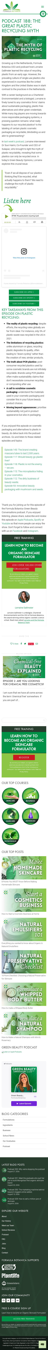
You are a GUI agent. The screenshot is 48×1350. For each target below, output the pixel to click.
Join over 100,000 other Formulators (27, 567)
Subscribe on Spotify (23, 298)
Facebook (18, 530)
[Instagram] (13, 1300)
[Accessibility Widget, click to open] (43, 14)
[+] (24, 667)
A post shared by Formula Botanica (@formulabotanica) (24, 283)
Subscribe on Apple (23, 292)
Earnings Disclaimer (15, 1341)
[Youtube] (17, 1300)
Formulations (8, 1120)
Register (24, 757)
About (4, 1216)
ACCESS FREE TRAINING (24, 1319)
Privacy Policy (24, 583)
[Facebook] (3, 1300)
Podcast (6, 1146)
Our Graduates (9, 1141)
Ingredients (8, 1125)
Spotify (37, 519)
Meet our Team (8, 1225)
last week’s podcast (14, 141)
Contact (5, 1253)
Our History (6, 1221)
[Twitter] (8, 1300)
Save (31, 644)
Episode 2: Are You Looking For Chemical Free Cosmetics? (23, 682)
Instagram (33, 530)
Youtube (6, 523)
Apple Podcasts (25, 519)
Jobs (4, 1244)
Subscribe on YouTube (23, 303)
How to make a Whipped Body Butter (17, 1008)
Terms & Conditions (40, 1338)
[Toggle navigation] (42, 7)
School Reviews (8, 1230)
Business (6, 1130)
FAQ (3, 1239)
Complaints (24, 1341)
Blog (3, 1248)
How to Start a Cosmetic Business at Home (20, 913)
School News (8, 1135)
